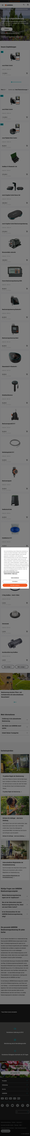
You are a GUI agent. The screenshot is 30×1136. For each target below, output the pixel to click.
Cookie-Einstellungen (15, 577)
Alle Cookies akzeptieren (15, 585)
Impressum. (14, 573)
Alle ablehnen (14, 581)
